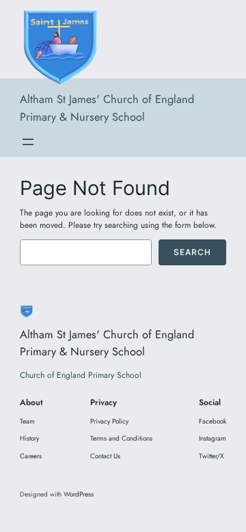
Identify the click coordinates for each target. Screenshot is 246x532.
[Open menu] (28, 142)
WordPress (79, 494)
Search (192, 252)
